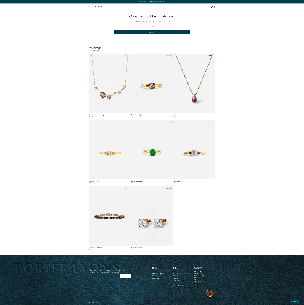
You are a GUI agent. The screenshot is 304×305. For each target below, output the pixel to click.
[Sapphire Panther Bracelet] (110, 216)
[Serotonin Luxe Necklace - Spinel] (110, 83)
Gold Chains (156, 275)
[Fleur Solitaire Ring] (152, 83)
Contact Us (198, 279)
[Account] (212, 7)
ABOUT (126, 6)
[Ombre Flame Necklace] (194, 83)
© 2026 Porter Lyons (94, 302)
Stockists (176, 275)
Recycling (176, 278)
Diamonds (155, 278)
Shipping (176, 271)
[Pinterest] (201, 281)
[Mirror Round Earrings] (152, 216)
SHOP (107, 6)
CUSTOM (113, 6)
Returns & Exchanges (181, 273)
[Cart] (214, 7)
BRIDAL (119, 6)
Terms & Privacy (179, 285)
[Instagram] (198, 281)
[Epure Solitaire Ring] (110, 149)
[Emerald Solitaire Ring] (152, 149)
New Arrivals (156, 271)
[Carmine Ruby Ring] (194, 149)
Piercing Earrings (158, 273)
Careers (176, 280)
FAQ (174, 283)
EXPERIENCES (133, 6)
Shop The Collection (96, 50)
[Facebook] (195, 281)
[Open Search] (209, 7)
